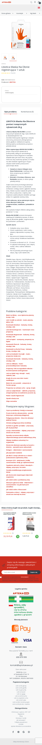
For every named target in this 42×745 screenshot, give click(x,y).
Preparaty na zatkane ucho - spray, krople (20, 388)
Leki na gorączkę (21, 690)
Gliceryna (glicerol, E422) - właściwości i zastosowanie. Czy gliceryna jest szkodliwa (19, 485)
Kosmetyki (19, 13)
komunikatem (24, 577)
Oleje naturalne (11, 401)
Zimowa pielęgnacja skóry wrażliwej (18, 423)
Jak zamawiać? (21, 720)
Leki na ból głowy (21, 686)
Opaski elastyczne (12, 398)
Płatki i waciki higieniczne (15, 396)
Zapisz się (33, 572)
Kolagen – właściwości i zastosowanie (19, 450)
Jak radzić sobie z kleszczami (16, 489)
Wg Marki (33, 13)
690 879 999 (21, 657)
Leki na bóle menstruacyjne (21, 702)
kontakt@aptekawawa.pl (21, 665)
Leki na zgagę (21, 694)
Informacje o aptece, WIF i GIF (21, 712)
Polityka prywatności (21, 722)
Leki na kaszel (21, 692)
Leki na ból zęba (21, 700)
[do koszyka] (17, 536)
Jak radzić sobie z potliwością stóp (18, 480)
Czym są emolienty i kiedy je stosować (19, 410)
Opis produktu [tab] (10, 112)
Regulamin (21, 714)
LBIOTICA (12, 82)
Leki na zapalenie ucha (21, 698)
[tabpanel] (11, 525)
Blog (21, 716)
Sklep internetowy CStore (21, 742)
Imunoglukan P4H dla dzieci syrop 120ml (9, 513)
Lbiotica (3, 64)
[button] (31, 2)
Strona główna (6, 13)
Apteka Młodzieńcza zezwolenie (21, 726)
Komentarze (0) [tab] (27, 112)
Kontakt (21, 724)
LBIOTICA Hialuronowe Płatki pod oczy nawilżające (29, 514)
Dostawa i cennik (21, 718)
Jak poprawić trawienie (14, 453)
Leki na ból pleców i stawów (21, 704)
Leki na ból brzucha (21, 696)
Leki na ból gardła (21, 688)
